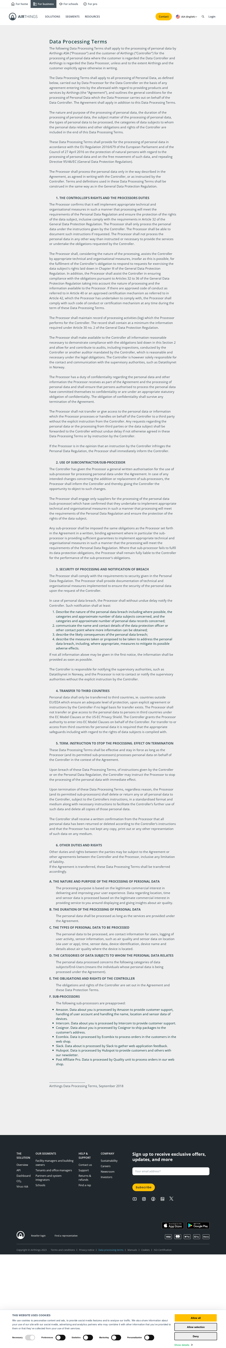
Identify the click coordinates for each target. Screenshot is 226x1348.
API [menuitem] (19, 1170)
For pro (92, 4)
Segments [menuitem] (73, 16)
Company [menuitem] (107, 1153)
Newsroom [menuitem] (107, 1171)
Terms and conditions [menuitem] (63, 1249)
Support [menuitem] (84, 1170)
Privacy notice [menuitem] (86, 1249)
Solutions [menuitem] (52, 16)
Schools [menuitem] (40, 1185)
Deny (196, 1336)
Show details (181, 1344)
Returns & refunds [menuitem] (85, 1178)
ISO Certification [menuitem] (163, 1249)
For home (22, 4)
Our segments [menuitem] (46, 1153)
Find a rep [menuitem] (85, 1185)
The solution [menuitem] (23, 1156)
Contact (164, 16)
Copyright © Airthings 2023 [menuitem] (32, 1249)
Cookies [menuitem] (145, 1249)
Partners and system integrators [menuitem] (49, 1178)
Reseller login (38, 1235)
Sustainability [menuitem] (109, 1161)
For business (46, 4)
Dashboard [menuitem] (24, 1176)
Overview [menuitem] (22, 1165)
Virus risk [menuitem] (22, 1186)
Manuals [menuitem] (132, 1249)
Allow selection (196, 1327)
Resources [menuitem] (92, 16)
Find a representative (66, 1235)
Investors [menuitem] (106, 1177)
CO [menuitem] (19, 1181)
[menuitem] (85, 1165)
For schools (71, 4)
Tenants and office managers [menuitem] (54, 1170)
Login (211, 16)
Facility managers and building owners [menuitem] (54, 1163)
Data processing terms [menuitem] (110, 1249)
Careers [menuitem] (106, 1166)
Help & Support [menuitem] (85, 1156)
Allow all (196, 1318)
